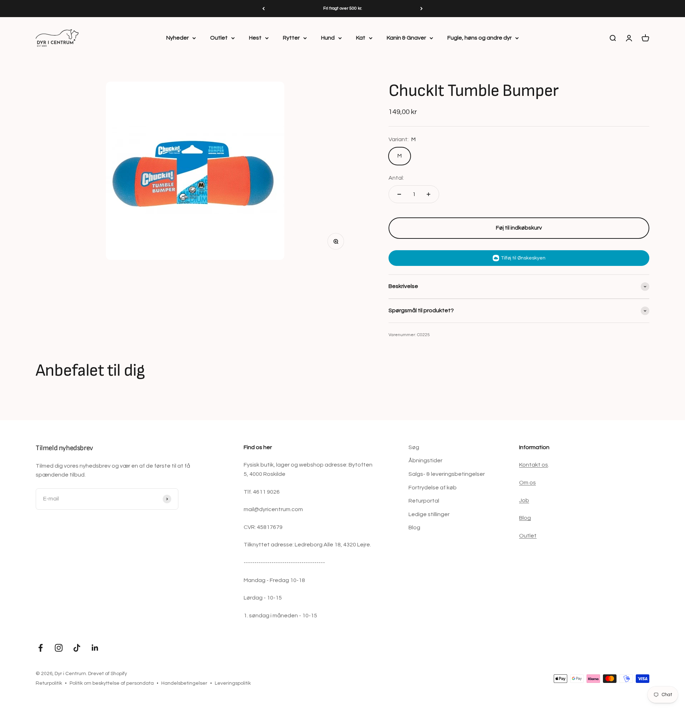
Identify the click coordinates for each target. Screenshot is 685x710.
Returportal (424, 501)
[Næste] (421, 8)
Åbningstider (425, 460)
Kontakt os (533, 465)
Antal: (396, 178)
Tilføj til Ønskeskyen (523, 258)
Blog (414, 527)
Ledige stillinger (429, 514)
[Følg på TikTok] (77, 648)
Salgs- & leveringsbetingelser (447, 474)
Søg (414, 447)
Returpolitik (49, 683)
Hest (255, 38)
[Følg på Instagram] (59, 648)
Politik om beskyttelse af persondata (112, 683)
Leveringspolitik (233, 683)
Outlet (219, 38)
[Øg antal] (428, 194)
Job (524, 500)
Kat (360, 38)
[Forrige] (263, 8)
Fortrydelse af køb (433, 487)
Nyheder (177, 38)
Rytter (291, 38)
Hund (328, 38)
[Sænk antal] (399, 194)
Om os (527, 482)
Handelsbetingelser (184, 683)
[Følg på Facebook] (40, 648)
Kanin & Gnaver (406, 38)
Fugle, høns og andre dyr (479, 38)
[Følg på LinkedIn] (95, 648)
